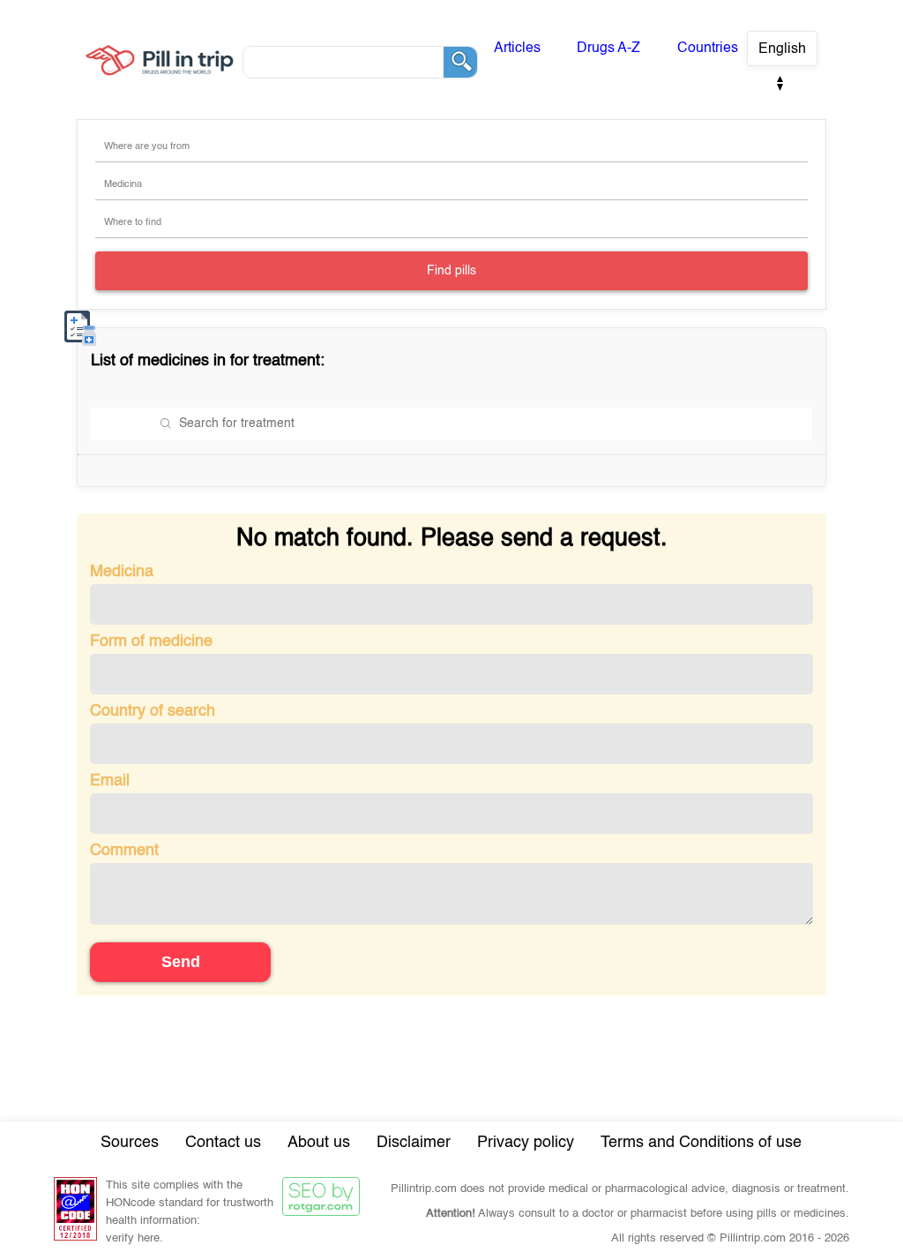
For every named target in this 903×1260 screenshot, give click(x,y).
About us (318, 1143)
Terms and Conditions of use (701, 1143)
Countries (707, 48)
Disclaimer (414, 1143)
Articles (517, 48)
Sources (130, 1143)
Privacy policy (525, 1143)
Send (180, 962)
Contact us (223, 1143)
